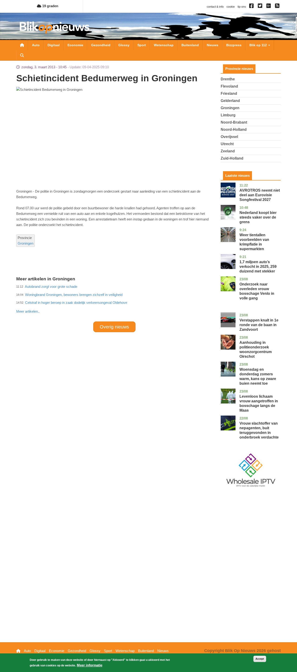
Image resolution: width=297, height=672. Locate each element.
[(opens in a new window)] (252, 6)
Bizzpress (234, 45)
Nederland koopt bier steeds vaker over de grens (258, 217)
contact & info (215, 6)
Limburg (228, 115)
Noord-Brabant (234, 122)
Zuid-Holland (232, 158)
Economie (75, 45)
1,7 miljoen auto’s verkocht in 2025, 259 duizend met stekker (258, 266)
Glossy (123, 45)
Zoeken (22, 55)
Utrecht (227, 144)
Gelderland (230, 101)
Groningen (25, 243)
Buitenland (190, 45)
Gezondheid (100, 45)
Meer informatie (89, 665)
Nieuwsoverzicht (22, 45)
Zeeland (228, 151)
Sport (141, 45)
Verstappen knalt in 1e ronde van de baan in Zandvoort (258, 324)
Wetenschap (164, 45)
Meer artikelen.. (28, 311)
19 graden (49, 6)
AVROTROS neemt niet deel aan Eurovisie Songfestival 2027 (259, 195)
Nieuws (212, 45)
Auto (36, 45)
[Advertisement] (114, 301)
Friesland (229, 93)
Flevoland (229, 86)
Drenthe (228, 79)
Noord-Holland (234, 129)
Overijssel (229, 137)
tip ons (242, 6)
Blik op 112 (258, 45)
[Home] (54, 27)
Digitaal (54, 45)
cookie (230, 6)
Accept (259, 658)
